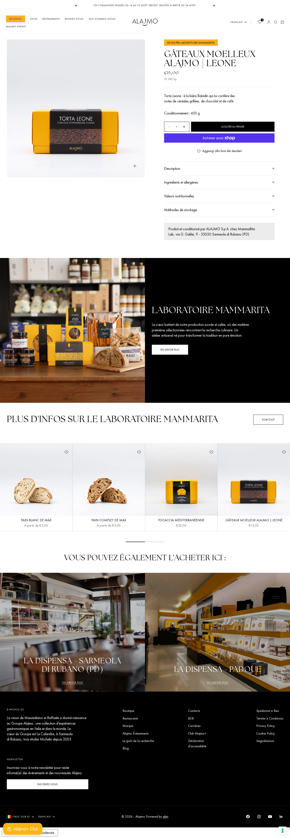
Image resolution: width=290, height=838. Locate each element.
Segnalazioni (265, 741)
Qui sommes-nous (102, 19)
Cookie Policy (265, 733)
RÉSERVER (15, 19)
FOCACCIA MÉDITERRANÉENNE (181, 521)
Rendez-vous (74, 19)
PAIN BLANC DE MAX (36, 521)
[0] (259, 22)
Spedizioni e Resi (267, 710)
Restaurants (51, 19)
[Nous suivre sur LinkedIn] (281, 816)
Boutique (128, 710)
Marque (127, 726)
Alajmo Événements (135, 733)
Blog (125, 748)
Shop (33, 19)
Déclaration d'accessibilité (197, 743)
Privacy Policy (265, 726)
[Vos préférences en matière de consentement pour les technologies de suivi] (283, 831)
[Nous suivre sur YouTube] (270, 816)
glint (165, 816)
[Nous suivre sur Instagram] (259, 816)
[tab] (112, 420)
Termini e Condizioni (269, 718)
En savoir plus (72, 682)
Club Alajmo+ (197, 733)
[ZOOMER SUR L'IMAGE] (135, 166)
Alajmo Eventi (16, 26)
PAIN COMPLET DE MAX (109, 521)
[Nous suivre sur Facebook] (248, 816)
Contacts (194, 710)
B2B (191, 718)
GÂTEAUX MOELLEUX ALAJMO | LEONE (253, 521)
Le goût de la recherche (138, 741)
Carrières (194, 726)
